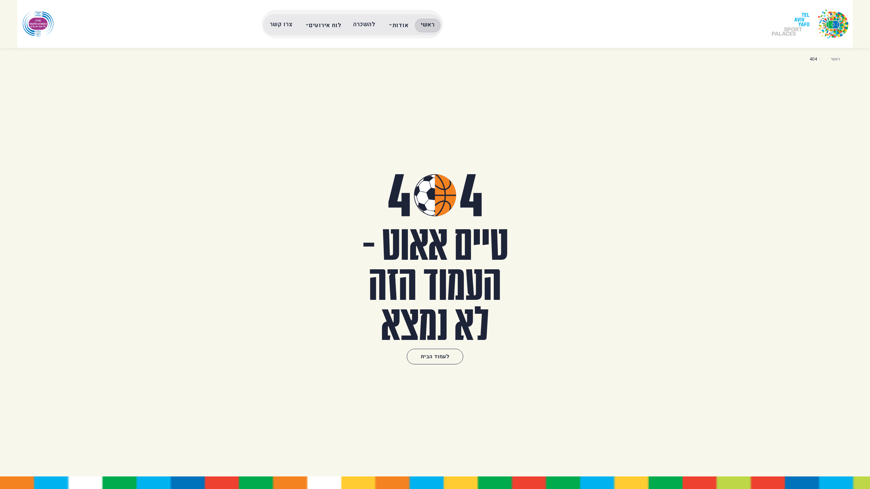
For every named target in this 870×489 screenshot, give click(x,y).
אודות (400, 25)
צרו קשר (281, 24)
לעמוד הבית (435, 356)
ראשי (428, 24)
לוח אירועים (325, 25)
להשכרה (364, 24)
